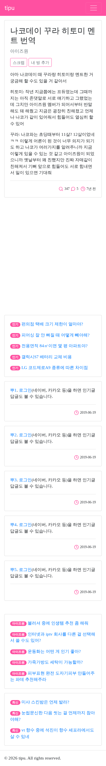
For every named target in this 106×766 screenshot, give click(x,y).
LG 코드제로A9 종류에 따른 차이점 (54, 367)
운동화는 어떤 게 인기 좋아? (54, 651)
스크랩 (19, 62)
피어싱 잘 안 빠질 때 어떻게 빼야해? (55, 335)
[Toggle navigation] (93, 8)
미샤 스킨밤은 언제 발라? (45, 702)
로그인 (25, 390)
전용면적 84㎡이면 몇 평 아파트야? (54, 346)
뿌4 (13, 524)
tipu (10, 8)
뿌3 (13, 480)
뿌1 (13, 390)
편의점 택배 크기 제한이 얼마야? (52, 324)
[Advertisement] (53, 255)
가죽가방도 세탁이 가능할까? (55, 662)
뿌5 (13, 569)
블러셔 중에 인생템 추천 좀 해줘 (58, 623)
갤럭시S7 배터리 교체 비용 (46, 357)
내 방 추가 (40, 62)
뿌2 (13, 435)
